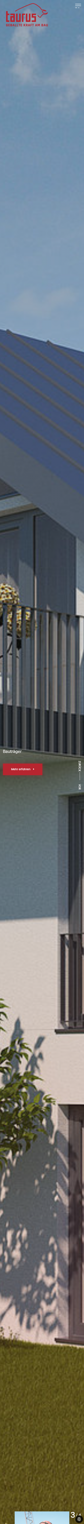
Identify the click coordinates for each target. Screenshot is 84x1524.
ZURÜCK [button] (79, 765)
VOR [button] (79, 787)
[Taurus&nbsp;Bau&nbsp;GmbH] (27, 14)
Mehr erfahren (21, 769)
